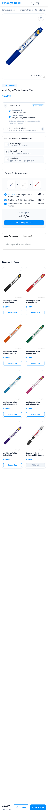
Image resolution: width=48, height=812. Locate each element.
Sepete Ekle (12, 312)
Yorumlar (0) (27, 236)
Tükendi (35, 465)
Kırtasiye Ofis (25, 10)
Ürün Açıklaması (11, 236)
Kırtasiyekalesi (8, 10)
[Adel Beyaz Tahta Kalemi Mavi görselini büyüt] (24, 46)
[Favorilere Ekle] (41, 18)
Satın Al (23, 807)
